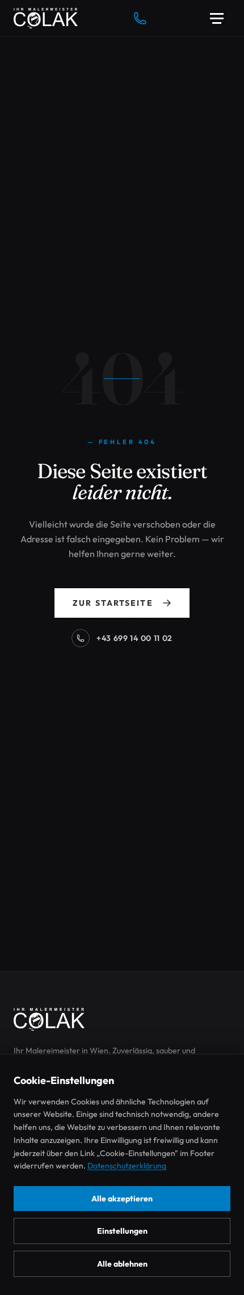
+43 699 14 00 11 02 (134, 638)
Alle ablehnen (122, 1264)
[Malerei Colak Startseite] (46, 18)
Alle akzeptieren (122, 1198)
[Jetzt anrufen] (140, 18)
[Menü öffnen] (216, 18)
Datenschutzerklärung (126, 1166)
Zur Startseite (113, 603)
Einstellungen (122, 1231)
